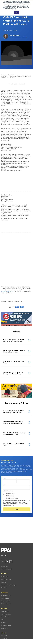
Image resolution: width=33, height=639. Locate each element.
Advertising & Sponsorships (8, 585)
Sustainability (4, 628)
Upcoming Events (5, 595)
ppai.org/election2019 (7, 291)
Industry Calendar (5, 601)
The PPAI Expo (5, 598)
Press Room (4, 588)
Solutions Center (5, 611)
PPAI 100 (3, 582)
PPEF (2, 619)
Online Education (5, 617)
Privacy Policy (4, 566)
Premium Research (6, 579)
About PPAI (4, 635)
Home (2, 75)
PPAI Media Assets (6, 625)
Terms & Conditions (6, 569)
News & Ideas (4, 576)
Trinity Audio (16, 84)
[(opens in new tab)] (16, 326)
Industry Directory (5, 603)
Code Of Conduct (5, 614)
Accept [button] (16, 12)
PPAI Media (10, 75)
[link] (16, 340)
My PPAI (3, 622)
